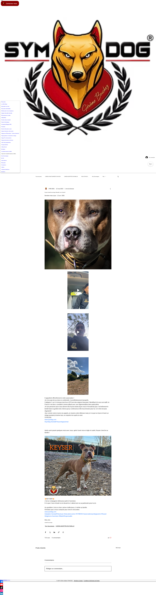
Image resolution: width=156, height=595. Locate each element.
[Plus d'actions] (110, 189)
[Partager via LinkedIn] (54, 532)
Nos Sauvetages (95, 176)
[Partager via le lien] (59, 532)
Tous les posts (39, 176)
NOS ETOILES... (84, 176)
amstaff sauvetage (48, 522)
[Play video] (78, 290)
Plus (103, 176)
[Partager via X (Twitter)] (50, 532)
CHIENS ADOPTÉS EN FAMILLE (71, 176)
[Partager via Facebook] (45, 532)
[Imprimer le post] (63, 532)
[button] (118, 176)
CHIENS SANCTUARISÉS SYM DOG (53, 176)
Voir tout (118, 547)
